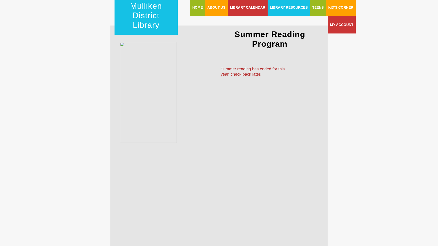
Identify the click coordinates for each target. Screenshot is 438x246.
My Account (341, 25)
